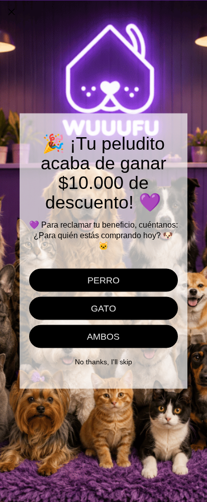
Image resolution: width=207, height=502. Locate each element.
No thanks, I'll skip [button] (103, 361)
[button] (12, 12)
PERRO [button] (103, 280)
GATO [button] (103, 309)
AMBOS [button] (103, 337)
